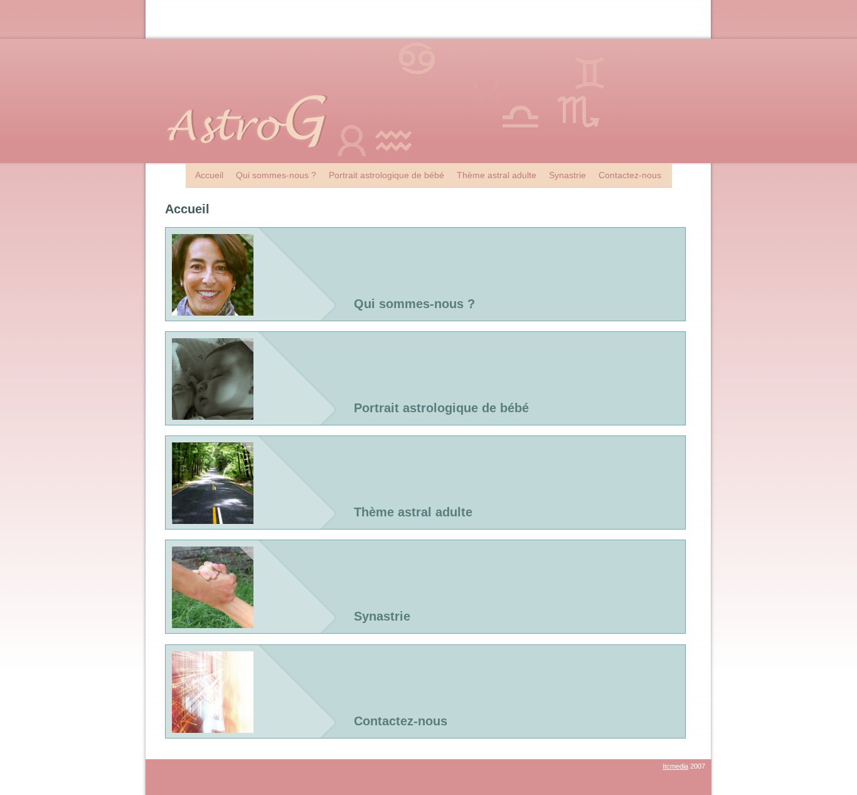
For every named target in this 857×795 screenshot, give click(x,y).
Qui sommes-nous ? (276, 175)
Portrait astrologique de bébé (386, 175)
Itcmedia (675, 766)
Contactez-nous (630, 175)
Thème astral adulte (496, 175)
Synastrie (567, 175)
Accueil (209, 175)
